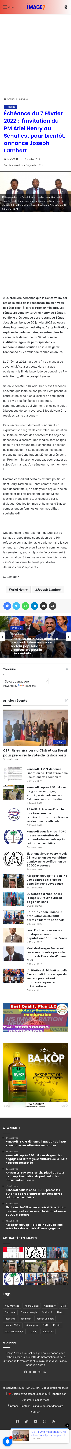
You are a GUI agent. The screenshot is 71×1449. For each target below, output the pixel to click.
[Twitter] (31, 1372)
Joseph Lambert (49, 589)
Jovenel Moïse (12, 1325)
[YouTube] (35, 1372)
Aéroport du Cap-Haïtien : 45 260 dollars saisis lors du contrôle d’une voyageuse (47, 880)
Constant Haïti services (35, 1399)
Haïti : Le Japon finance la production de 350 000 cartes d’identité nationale (46, 916)
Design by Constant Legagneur (30, 1393)
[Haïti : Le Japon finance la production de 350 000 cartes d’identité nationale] (13, 917)
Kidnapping (32, 1325)
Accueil (11, 98)
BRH (63, 1305)
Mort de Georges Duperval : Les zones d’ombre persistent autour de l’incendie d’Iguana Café (47, 954)
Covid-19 (47, 1312)
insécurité (10, 1318)
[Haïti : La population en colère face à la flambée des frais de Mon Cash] (13, 1252)
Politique (23, 98)
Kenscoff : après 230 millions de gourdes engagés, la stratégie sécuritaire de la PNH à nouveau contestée (46, 793)
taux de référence (14, 1331)
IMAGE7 (11, 159)
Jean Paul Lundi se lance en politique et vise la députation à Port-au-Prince (47, 934)
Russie (56, 1325)
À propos (13, 1405)
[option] (35, 637)
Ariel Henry (19, 589)
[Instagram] (40, 1372)
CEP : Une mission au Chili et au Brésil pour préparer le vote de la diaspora (35, 752)
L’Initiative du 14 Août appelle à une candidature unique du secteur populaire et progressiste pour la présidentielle (47, 978)
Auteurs (35, 1411)
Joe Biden (26, 1318)
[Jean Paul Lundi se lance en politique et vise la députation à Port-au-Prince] (13, 935)
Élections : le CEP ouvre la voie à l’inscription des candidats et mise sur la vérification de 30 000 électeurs (47, 859)
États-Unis (48, 1331)
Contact (25, 1405)
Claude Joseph (29, 1312)
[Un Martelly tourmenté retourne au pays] (57, 1279)
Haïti (59, 1312)
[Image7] (35, 7)
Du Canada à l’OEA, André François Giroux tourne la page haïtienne (44, 898)
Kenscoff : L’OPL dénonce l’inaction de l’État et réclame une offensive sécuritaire (47, 773)
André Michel (32, 1305)
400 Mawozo (12, 1305)
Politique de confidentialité (47, 1405)
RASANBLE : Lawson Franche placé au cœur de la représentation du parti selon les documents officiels (47, 815)
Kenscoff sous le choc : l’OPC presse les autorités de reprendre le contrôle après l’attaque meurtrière (46, 837)
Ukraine (33, 1331)
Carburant (10, 1312)
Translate (30, 685)
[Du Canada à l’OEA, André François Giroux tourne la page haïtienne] (13, 899)
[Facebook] (26, 1372)
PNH (45, 1325)
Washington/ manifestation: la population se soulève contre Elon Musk (34, 647)
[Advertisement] (35, 51)
